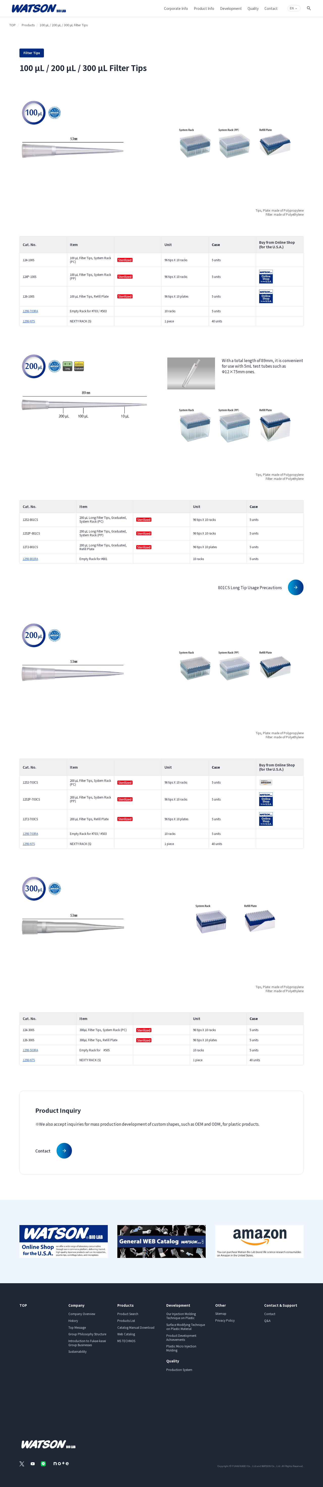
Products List (126, 1321)
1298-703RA (30, 311)
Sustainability (77, 1351)
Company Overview (81, 1314)
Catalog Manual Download (135, 1327)
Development (178, 1305)
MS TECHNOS (126, 1341)
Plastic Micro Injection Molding (181, 1348)
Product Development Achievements (181, 1338)
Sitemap (220, 1314)
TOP (12, 25)
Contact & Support (280, 1305)
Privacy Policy (225, 1320)
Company (76, 1305)
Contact (269, 1314)
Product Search (127, 1314)
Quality (172, 1360)
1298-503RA (30, 1050)
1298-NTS (29, 321)
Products (28, 25)
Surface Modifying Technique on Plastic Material (185, 1327)
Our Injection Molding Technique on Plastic (181, 1316)
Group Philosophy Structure (87, 1334)
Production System (179, 1370)
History (73, 1321)
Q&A (267, 1321)
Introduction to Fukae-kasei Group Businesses (87, 1343)
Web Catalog (126, 1334)
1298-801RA (30, 559)
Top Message (77, 1327)
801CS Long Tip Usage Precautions (250, 587)
